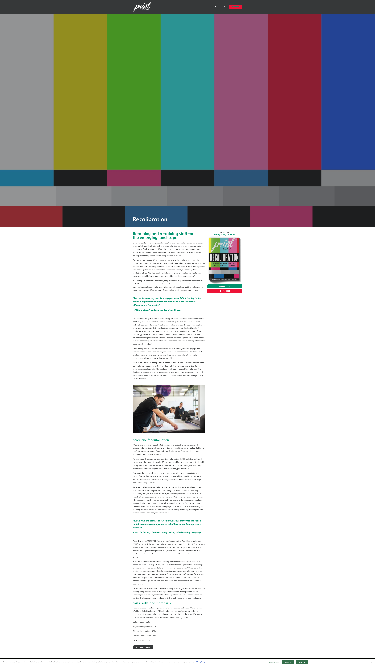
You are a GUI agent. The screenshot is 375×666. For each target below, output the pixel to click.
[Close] (372, 662)
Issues (205, 7)
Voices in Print (220, 7)
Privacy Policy (200, 662)
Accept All (302, 662)
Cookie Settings (274, 662)
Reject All (288, 662)
